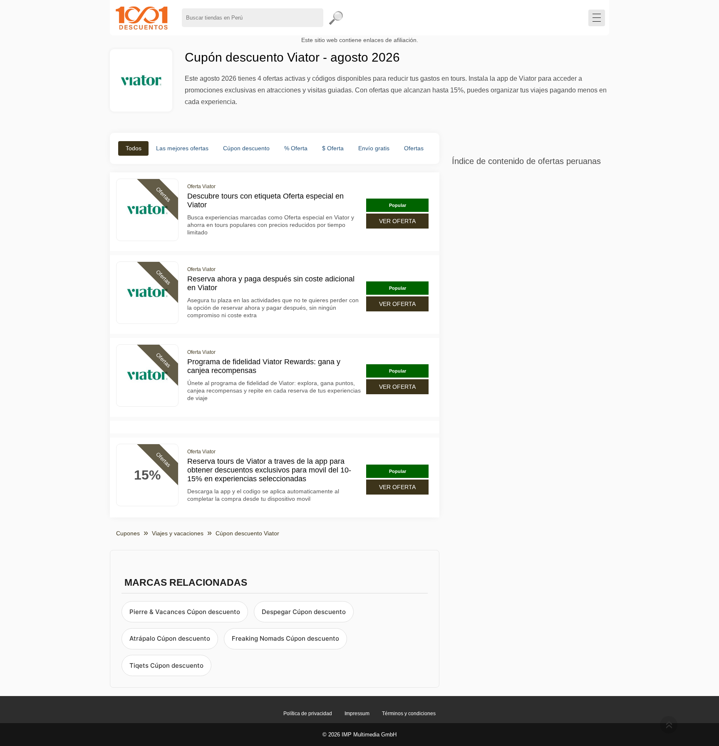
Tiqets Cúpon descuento (166, 665)
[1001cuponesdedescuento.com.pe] (142, 17)
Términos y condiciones (409, 713)
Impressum (357, 713)
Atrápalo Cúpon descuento (169, 638)
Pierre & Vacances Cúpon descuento (184, 612)
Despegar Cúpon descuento (304, 612)
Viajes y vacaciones (177, 533)
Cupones (128, 533)
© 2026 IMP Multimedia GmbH (359, 734)
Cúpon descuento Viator (247, 533)
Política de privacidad (307, 713)
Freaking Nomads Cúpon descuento (285, 638)
